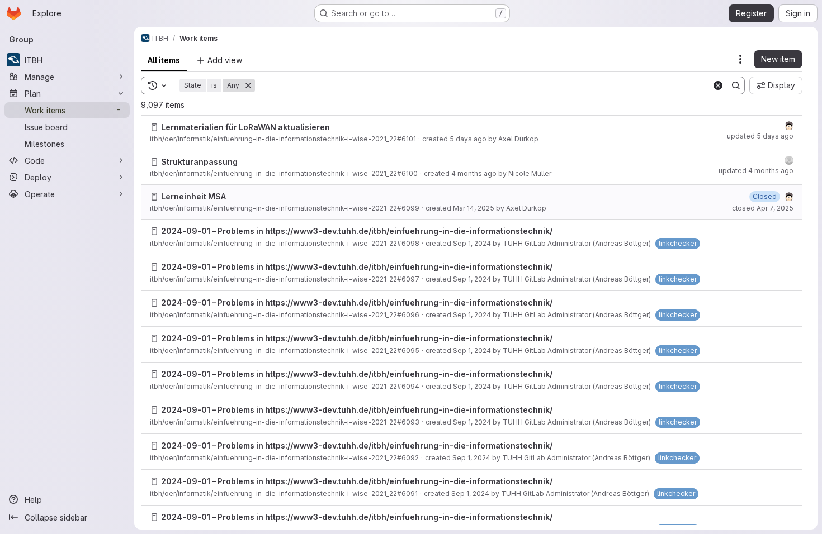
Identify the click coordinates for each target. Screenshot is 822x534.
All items (164, 60)
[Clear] (718, 85)
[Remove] (248, 85)
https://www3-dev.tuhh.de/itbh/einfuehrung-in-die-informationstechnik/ (408, 231)
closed (762, 208)
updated (760, 136)
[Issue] (154, 127)
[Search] (736, 85)
